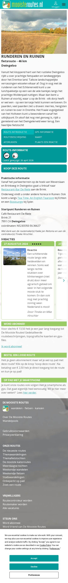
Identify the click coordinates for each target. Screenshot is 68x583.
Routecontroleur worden (17, 500)
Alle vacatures (11, 508)
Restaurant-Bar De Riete (15, 189)
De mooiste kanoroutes (17, 462)
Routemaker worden (15, 504)
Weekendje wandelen (15, 469)
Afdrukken (10, 142)
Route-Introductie (15, 131)
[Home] (6, 408)
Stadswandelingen (13, 477)
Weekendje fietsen (14, 473)
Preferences (34, 575)
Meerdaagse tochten (15, 466)
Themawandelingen (14, 454)
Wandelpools (10, 421)
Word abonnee (11, 523)
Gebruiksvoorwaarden (16, 431)
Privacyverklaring (13, 434)
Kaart (38, 136)
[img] (64, 4)
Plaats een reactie (46, 142)
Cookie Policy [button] (45, 545)
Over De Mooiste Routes (17, 417)
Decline (34, 567)
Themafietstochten (14, 458)
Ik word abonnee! (11, 346)
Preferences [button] (55, 549)
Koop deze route (15, 168)
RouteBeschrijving (15, 136)
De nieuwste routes (14, 450)
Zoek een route (12, 484)
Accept (34, 558)
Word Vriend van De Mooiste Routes (24, 526)
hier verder (29, 392)
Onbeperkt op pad (14, 481)
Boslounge (16, 201)
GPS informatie (44, 131)
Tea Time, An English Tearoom (35, 198)
